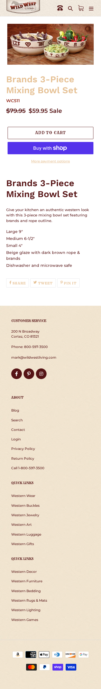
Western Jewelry (25, 515)
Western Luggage (26, 534)
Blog (15, 410)
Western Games (24, 620)
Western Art (21, 524)
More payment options (50, 161)
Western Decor (24, 571)
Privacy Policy (23, 449)
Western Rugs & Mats (29, 600)
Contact (18, 430)
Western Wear (23, 496)
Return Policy (22, 458)
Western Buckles (25, 505)
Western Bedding (26, 591)
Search (17, 420)
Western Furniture (26, 581)
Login (16, 439)
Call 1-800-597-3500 (27, 468)
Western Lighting (25, 610)
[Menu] (91, 8)
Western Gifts (22, 544)
